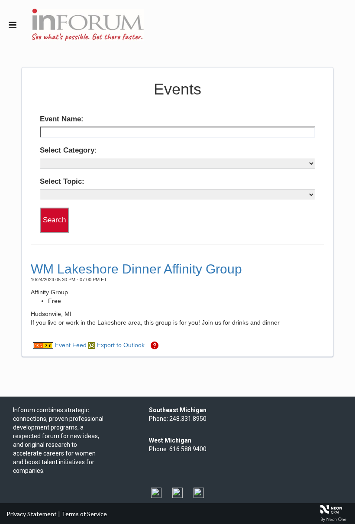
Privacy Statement (31, 513)
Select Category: (68, 150)
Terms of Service (84, 513)
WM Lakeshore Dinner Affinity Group (136, 269)
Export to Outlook (120, 345)
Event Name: (62, 119)
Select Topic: (62, 181)
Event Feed (70, 345)
